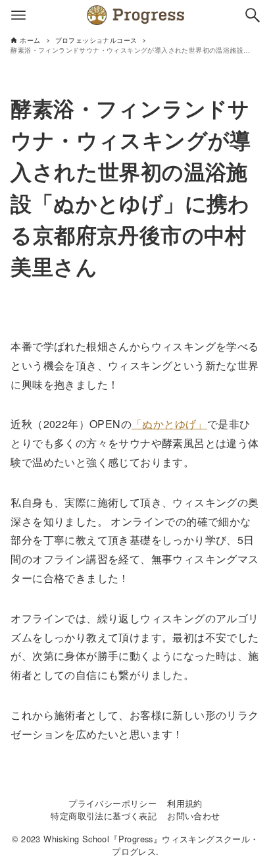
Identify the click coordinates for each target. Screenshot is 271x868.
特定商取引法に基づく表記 (104, 815)
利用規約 (185, 803)
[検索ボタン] (252, 15)
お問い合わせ (193, 815)
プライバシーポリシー (112, 803)
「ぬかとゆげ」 (169, 423)
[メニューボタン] (18, 15)
